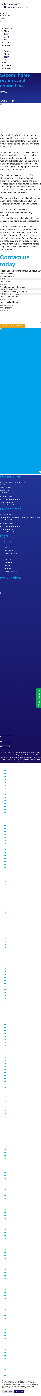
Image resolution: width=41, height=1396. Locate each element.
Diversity (7, 548)
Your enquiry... (6, 308)
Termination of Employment (16, 964)
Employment (5, 952)
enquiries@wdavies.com (13, 499)
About (6, 31)
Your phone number (9, 296)
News (6, 39)
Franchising (11, 1036)
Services (8, 28)
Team (6, 34)
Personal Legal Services (10, 817)
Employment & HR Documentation (19, 961)
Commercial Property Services (18, 1101)
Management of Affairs (15, 843)
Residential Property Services (17, 1104)
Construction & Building (15, 1051)
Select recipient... (8, 277)
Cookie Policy (8, 545)
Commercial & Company (10, 1015)
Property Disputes (13, 908)
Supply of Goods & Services (17, 1045)
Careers (7, 42)
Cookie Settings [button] (8, 1391)
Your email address (9, 302)
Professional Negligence (15, 896)
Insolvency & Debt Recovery (17, 902)
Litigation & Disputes (8, 872)
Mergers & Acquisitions (15, 1030)
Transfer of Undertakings (16, 983)
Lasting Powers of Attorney (16, 837)
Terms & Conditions (10, 554)
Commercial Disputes (14, 881)
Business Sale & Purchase (16, 1027)
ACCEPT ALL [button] (19, 1391)
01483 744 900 (8, 497)
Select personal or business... (13, 287)
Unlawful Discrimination (15, 974)
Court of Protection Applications (18, 840)
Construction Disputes (15, 893)
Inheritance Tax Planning (15, 828)
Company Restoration (14, 884)
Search (3, 13)
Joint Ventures (12, 1033)
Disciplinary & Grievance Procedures (20, 970)
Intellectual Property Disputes (17, 899)
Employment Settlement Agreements (20, 977)
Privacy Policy (8, 551)
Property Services (7, 1092)
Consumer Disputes (14, 905)
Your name (5, 281)
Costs (6, 37)
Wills (8, 825)
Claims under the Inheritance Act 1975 (20, 890)
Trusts (9, 834)
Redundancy (11, 967)
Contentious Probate (14, 887)
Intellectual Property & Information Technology (23, 1048)
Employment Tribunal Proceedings (19, 980)
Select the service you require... (14, 292)
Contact (7, 45)
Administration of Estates (16, 831)
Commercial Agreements (15, 1042)
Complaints (8, 542)
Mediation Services (13, 911)
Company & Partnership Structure (19, 1024)
